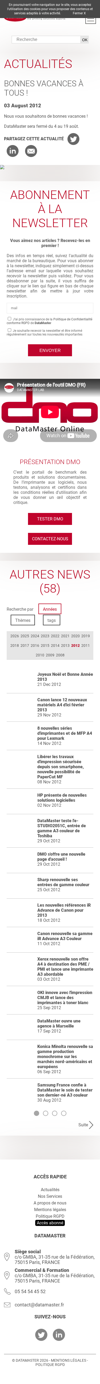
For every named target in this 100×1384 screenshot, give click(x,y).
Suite (83, 1124)
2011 (85, 645)
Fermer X (79, 13)
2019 (85, 636)
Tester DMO (50, 518)
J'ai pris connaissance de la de (49, 321)
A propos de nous (50, 1202)
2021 (65, 636)
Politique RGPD (50, 1216)
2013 (65, 645)
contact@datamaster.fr (39, 1304)
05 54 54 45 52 (30, 1291)
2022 (55, 636)
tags (51, 620)
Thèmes (22, 620)
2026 (14, 636)
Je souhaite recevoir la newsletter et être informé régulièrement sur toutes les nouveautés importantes (44, 332)
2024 (35, 636)
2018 (14, 645)
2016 (35, 645)
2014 (55, 645)
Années (50, 609)
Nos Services (50, 1196)
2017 (25, 645)
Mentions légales (50, 1209)
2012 (75, 645)
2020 (75, 636)
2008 (60, 655)
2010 (40, 655)
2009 (50, 655)
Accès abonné (50, 1222)
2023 (45, 636)
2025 (25, 636)
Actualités (50, 1189)
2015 (45, 645)
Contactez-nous (50, 538)
